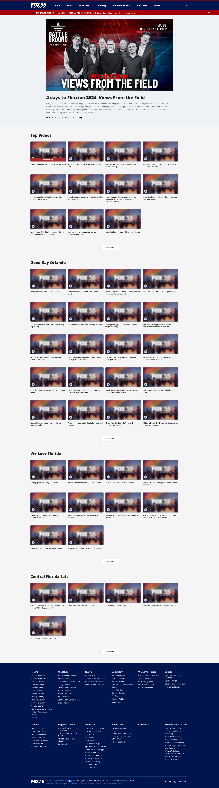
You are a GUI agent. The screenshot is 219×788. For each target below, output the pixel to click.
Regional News (66, 724)
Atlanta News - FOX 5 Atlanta (67, 740)
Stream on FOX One (176, 724)
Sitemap (34, 717)
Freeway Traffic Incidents (95, 681)
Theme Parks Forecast (67, 687)
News (34, 671)
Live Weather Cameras (67, 675)
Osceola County (37, 700)
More (157, 5)
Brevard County (37, 684)
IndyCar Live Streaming (174, 742)
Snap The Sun (63, 703)
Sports (168, 671)
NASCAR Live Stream (173, 739)
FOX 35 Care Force (119, 678)
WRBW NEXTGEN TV (93, 755)
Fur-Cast (115, 696)
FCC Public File (91, 764)
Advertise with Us (92, 752)
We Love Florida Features (148, 675)
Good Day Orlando (39, 734)
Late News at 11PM (39, 740)
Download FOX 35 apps (94, 749)
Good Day (117, 671)
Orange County (37, 697)
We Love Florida (118, 675)
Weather (63, 671)
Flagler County (37, 687)
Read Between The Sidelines (173, 676)
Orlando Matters (38, 737)
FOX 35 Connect (118, 742)
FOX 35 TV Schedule (39, 731)
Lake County (36, 690)
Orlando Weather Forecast (69, 681)
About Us (90, 724)
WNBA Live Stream (173, 756)
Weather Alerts (64, 678)
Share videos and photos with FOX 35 (122, 737)
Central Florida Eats (39, 746)
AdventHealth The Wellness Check (123, 685)
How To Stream (37, 728)
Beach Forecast (64, 690)
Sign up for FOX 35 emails (95, 746)
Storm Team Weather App (69, 700)
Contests (143, 724)
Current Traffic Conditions (95, 678)
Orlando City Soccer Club (175, 684)
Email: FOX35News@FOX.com (121, 732)
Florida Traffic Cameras (94, 684)
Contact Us (89, 734)
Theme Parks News (146, 678)
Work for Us (90, 740)
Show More (109, 247)
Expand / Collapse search (186, 5)
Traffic (88, 671)
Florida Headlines (38, 675)
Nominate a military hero (41, 709)
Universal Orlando (145, 687)
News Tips (117, 724)
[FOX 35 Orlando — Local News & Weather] (39, 5)
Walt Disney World (145, 681)
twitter (170, 782)
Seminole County (38, 703)
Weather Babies (118, 681)
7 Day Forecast (64, 684)
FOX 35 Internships (92, 743)
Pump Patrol (90, 675)
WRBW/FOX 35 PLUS (93, 758)
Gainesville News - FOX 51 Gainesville (69, 729)
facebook (165, 782)
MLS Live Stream (172, 759)
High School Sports (172, 687)
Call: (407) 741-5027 (120, 728)
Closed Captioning (92, 761)
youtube (180, 782)
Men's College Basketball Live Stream (175, 746)
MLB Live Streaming (173, 736)
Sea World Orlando (146, 684)
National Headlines (39, 681)
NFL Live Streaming (173, 728)
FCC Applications (91, 767)
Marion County (37, 693)
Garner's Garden (118, 693)
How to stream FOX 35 (94, 728)
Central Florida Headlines (41, 678)
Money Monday (118, 702)
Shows (35, 724)
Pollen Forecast (64, 693)
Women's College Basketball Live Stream (174, 752)
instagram (175, 782)
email (186, 782)
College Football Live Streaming (173, 732)
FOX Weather (63, 697)
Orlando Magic (171, 681)
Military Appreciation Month (39, 713)
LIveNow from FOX (39, 743)
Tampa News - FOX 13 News (67, 734)
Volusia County (37, 706)
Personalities (90, 737)
